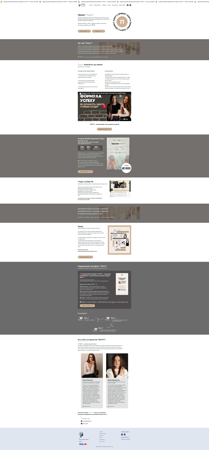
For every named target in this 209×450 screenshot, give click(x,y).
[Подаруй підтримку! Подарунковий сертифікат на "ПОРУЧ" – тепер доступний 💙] (104, 2)
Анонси (100, 437)
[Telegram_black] (128, 5)
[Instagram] (83, 406)
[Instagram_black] (130, 5)
